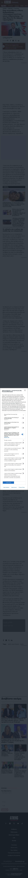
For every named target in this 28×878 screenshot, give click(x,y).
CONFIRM (8, 482)
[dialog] (14, 439)
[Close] (25, 390)
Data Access (14, 487)
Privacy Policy (22, 487)
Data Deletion (6, 487)
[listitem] (14, 415)
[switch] (23, 418)
